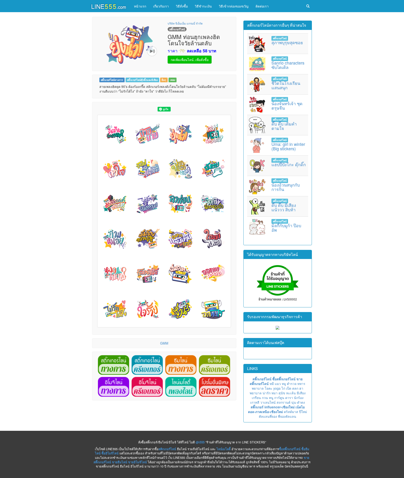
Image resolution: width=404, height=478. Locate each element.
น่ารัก (267, 393)
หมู (284, 383)
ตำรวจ (291, 383)
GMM (164, 343)
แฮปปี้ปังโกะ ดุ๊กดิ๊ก (288, 164)
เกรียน (256, 397)
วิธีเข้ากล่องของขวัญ (234, 6)
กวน (265, 397)
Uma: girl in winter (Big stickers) (288, 146)
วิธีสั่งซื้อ (182, 6)
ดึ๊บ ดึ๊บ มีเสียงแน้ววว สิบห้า (283, 207)
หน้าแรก (140, 6)
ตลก (295, 388)
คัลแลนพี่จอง (268, 416)
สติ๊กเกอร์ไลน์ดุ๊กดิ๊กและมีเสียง (142, 80)
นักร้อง (298, 397)
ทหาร (301, 383)
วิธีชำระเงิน (203, 6)
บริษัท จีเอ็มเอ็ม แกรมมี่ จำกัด (185, 23)
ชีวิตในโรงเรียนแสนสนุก (285, 85)
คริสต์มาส (291, 411)
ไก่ (283, 388)
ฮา (301, 388)
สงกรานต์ (283, 402)
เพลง (172, 80)
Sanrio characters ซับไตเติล (287, 65)
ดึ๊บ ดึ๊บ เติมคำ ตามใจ (284, 126)
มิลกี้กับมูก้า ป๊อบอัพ (286, 227)
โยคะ (268, 388)
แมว (278, 383)
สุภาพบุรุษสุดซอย (287, 42)
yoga (277, 388)
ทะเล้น (291, 393)
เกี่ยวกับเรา (161, 6)
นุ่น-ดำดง (298, 402)
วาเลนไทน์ (268, 402)
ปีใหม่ (303, 411)
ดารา (289, 397)
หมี (272, 383)
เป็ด (288, 388)
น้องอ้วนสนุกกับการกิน (285, 187)
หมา (274, 393)
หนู (271, 397)
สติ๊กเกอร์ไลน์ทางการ (112, 80)
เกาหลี (254, 402)
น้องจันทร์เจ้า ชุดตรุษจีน (287, 105)
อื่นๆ (164, 80)
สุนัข (281, 393)
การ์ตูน (279, 397)
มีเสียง (301, 393)
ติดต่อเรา (262, 6)
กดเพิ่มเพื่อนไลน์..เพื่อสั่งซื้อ (190, 59)
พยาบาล (258, 388)
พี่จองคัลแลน (287, 416)
